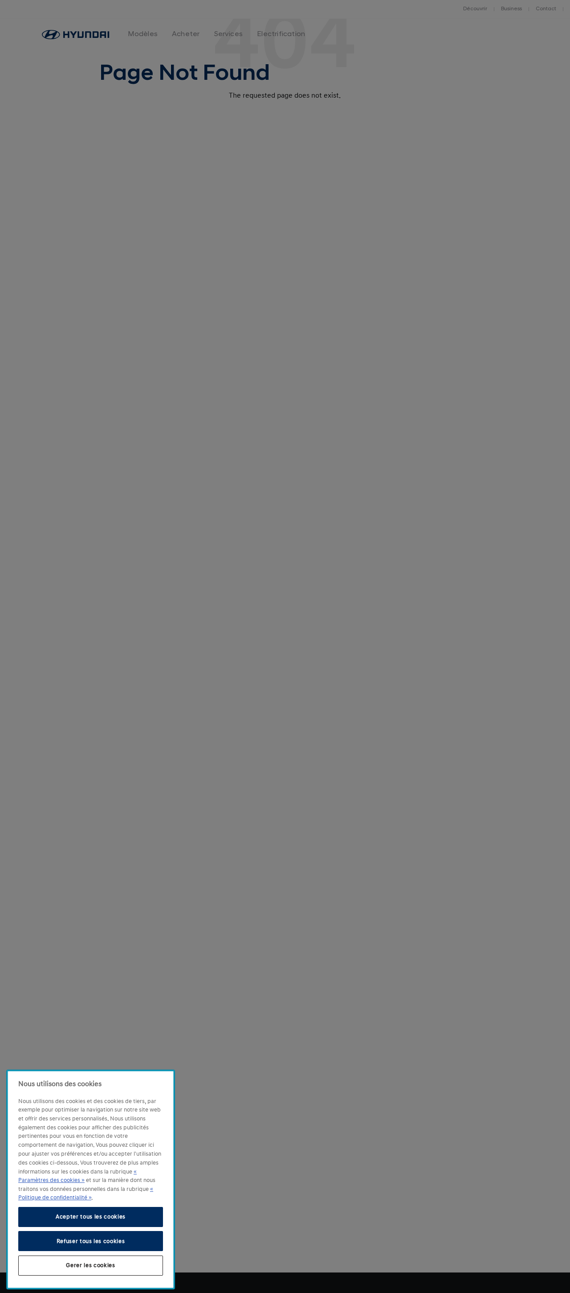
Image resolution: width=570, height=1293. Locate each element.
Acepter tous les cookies (91, 1216)
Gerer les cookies (90, 1265)
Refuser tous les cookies (91, 1240)
